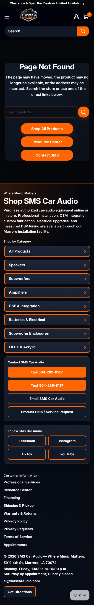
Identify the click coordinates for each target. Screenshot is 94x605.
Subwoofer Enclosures (29, 333)
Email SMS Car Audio (47, 398)
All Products (19, 251)
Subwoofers (19, 278)
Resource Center (47, 142)
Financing (12, 497)
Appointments (15, 544)
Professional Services (22, 482)
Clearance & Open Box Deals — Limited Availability (47, 3)
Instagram (67, 441)
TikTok (26, 454)
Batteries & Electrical (27, 319)
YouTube (67, 454)
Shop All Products (47, 128)
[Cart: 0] (86, 16)
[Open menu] (7, 16)
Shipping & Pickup (19, 505)
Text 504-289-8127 (47, 385)
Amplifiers (18, 292)
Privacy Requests (18, 529)
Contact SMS (47, 155)
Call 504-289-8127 (47, 372)
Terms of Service (18, 537)
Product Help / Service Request (47, 412)
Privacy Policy (16, 521)
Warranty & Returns (20, 513)
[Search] (83, 31)
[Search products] (83, 112)
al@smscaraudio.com (22, 581)
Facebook (27, 441)
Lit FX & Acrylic (22, 347)
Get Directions (20, 592)
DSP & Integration (24, 306)
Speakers (17, 265)
